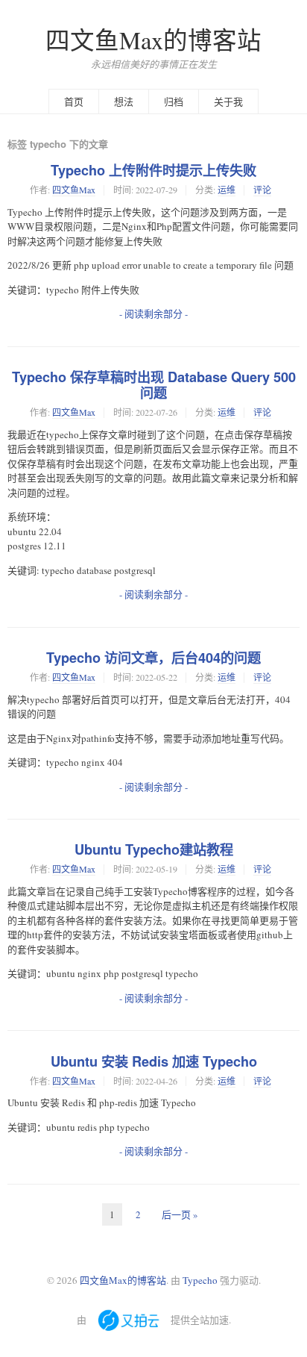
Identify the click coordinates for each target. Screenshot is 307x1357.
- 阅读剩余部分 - (153, 313)
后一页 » (180, 1214)
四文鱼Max (73, 190)
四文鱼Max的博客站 (153, 40)
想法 (123, 101)
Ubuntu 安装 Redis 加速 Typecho (154, 1061)
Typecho (200, 1280)
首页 (73, 101)
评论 (262, 190)
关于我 (228, 101)
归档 (173, 101)
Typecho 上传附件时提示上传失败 (153, 170)
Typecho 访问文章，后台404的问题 (153, 657)
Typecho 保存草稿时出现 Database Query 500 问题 (154, 384)
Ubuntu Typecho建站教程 (154, 849)
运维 (226, 190)
